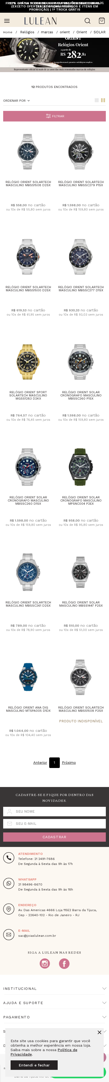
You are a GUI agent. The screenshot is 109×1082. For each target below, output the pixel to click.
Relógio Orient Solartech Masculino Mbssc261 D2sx (28, 604)
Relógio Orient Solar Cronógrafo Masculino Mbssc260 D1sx (28, 500)
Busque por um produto (88, 20)
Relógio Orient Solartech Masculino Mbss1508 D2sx (28, 183)
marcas (47, 32)
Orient (81, 32)
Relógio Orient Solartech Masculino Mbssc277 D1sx (81, 288)
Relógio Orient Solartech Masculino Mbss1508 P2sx (81, 709)
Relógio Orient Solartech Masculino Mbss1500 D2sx (28, 288)
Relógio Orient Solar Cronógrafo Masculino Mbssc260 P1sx (81, 395)
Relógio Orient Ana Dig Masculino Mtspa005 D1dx (28, 709)
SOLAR (100, 32)
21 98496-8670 (30, 884)
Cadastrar (54, 837)
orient (65, 32)
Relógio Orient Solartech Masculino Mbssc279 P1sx (81, 183)
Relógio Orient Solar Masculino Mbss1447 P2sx (81, 604)
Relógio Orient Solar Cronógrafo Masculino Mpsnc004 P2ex (81, 500)
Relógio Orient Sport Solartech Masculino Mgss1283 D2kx (28, 395)
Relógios (27, 32)
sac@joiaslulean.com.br (37, 936)
